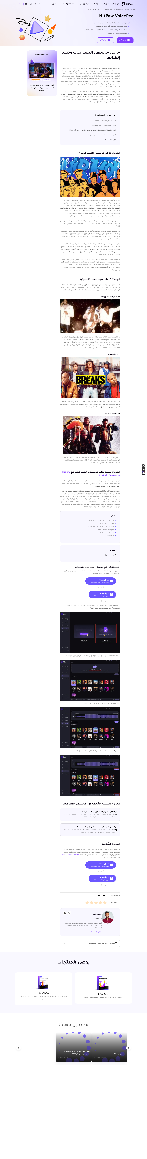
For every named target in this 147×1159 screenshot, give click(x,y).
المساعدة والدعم (69, 4)
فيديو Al (116, 4)
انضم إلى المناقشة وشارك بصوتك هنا (102, 943)
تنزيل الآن (123, 40)
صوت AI (97, 4)
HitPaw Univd (102, 994)
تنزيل (54, 4)
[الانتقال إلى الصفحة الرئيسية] (127, 4)
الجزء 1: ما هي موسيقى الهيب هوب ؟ (104, 121)
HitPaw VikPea (43, 993)
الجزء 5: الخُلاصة (110, 140)
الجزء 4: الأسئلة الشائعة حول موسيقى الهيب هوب (99, 135)
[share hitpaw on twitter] (143, 465)
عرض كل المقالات (95, 932)
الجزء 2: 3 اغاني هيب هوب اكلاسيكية (104, 125)
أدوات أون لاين (85, 4)
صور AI (106, 4)
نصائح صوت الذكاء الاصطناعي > (121, 9)
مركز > (133, 9)
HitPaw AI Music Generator (70, 855)
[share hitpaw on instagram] (143, 469)
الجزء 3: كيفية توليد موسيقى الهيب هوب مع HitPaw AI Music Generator (92, 130)
